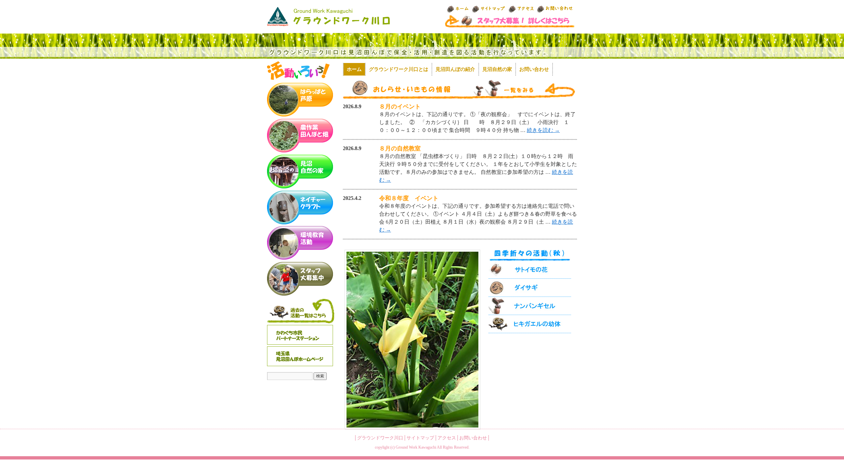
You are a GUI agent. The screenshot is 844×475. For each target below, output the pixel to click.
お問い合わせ (534, 69)
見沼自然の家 (497, 69)
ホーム (354, 69)
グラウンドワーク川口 (380, 437)
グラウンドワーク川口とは (398, 69)
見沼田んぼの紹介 (455, 69)
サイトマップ (420, 437)
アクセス (446, 437)
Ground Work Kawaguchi (416, 447)
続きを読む (543, 130)
